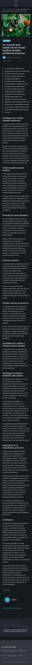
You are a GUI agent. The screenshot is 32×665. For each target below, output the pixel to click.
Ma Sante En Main (9, 647)
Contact (21, 655)
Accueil (3, 9)
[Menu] (16, 5)
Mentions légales (12, 655)
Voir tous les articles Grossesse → (13, 608)
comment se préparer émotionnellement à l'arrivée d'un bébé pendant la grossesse (16, 630)
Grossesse (9, 9)
